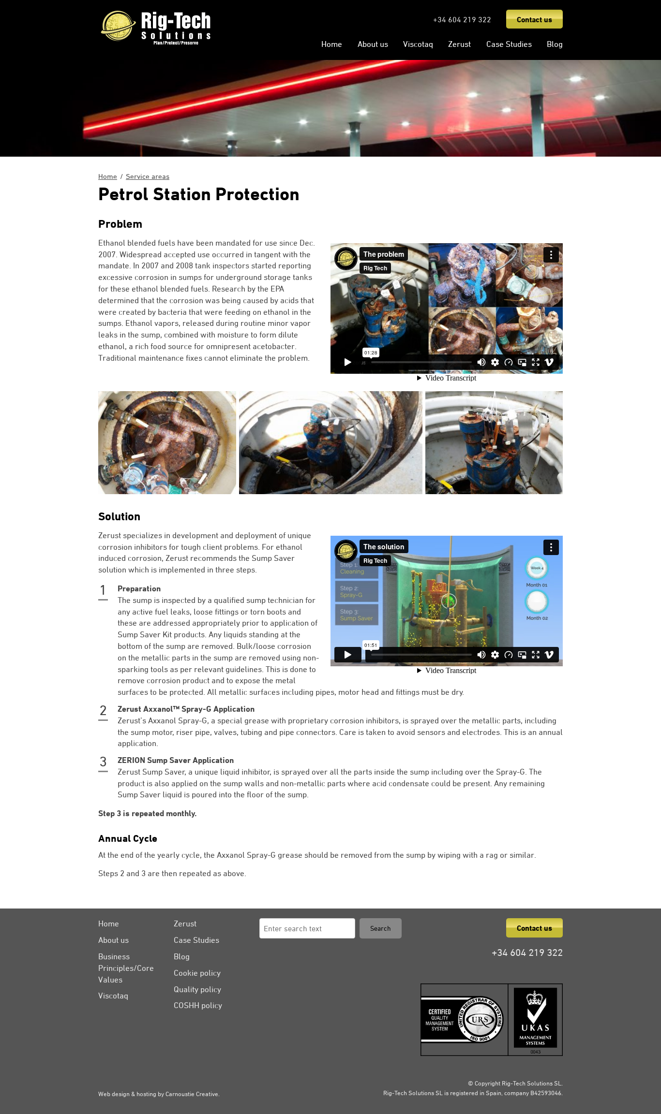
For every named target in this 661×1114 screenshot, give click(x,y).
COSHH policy (198, 1005)
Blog (555, 44)
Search (380, 928)
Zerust (459, 44)
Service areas (147, 176)
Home (331, 44)
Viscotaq (418, 44)
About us (373, 44)
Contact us (534, 19)
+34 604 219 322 (462, 19)
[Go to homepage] (155, 44)
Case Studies (509, 44)
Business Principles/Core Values (126, 968)
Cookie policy (197, 973)
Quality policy (197, 989)
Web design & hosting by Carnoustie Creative (158, 1094)
